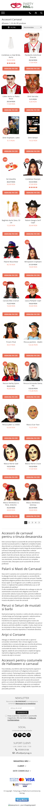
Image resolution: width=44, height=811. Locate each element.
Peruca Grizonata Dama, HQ (32, 384)
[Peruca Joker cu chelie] (11, 412)
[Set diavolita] (11, 167)
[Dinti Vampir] (33, 125)
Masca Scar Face (33, 424)
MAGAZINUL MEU (21, 761)
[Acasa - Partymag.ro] (22, 5)
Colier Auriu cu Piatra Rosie (11, 97)
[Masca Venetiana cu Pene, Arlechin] (11, 491)
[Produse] (3, 13)
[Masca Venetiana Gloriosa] (33, 491)
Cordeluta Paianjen (32, 179)
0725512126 (23, 749)
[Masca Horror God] (11, 452)
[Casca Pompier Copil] (33, 289)
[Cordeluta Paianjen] (33, 166)
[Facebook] (15, 735)
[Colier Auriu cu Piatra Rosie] (11, 84)
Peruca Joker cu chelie (11, 424)
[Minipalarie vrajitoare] (33, 249)
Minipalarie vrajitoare (33, 262)
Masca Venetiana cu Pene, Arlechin (11, 503)
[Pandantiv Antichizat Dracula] (33, 43)
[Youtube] (24, 735)
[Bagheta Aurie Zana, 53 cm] (11, 208)
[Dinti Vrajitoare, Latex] (11, 125)
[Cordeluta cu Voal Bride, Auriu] (11, 42)
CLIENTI (21, 766)
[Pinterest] (20, 735)
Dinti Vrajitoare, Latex (11, 138)
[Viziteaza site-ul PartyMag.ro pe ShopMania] (22, 799)
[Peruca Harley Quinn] (11, 371)
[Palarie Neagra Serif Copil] (33, 208)
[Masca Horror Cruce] (33, 452)
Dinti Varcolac (33, 96)
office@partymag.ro (23, 753)
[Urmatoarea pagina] (38, 522)
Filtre (13, 27)
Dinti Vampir (33, 138)
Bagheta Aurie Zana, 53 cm (11, 221)
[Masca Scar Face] (33, 412)
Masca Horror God (11, 463)
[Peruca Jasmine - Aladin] (33, 330)
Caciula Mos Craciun (11, 301)
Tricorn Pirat (11, 342)
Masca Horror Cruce (33, 463)
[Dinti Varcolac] (33, 84)
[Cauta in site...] (41, 13)
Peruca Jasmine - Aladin (33, 342)
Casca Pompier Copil (33, 301)
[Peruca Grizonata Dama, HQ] (33, 371)
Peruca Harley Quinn (11, 383)
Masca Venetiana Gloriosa (33, 503)
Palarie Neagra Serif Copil (33, 221)
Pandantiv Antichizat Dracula (33, 56)
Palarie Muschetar (11, 262)
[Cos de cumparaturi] (35, 13)
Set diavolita (11, 179)
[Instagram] (29, 735)
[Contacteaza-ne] (30, 13)
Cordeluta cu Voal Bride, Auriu (11, 56)
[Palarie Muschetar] (11, 249)
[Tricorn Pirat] (11, 329)
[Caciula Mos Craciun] (11, 289)
